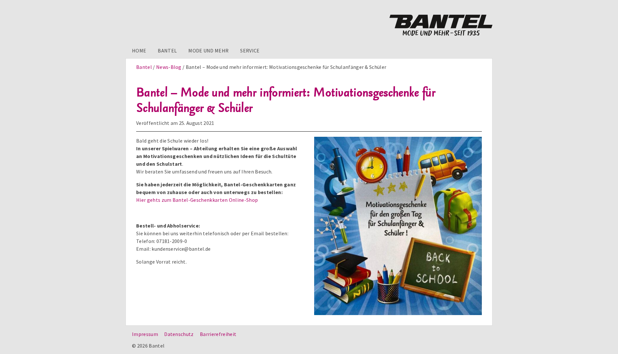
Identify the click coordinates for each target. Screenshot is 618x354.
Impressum (145, 334)
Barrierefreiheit (218, 334)
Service (249, 50)
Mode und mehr (208, 50)
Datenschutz (179, 334)
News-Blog (169, 67)
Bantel (167, 50)
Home (139, 50)
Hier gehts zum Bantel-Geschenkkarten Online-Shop (197, 200)
